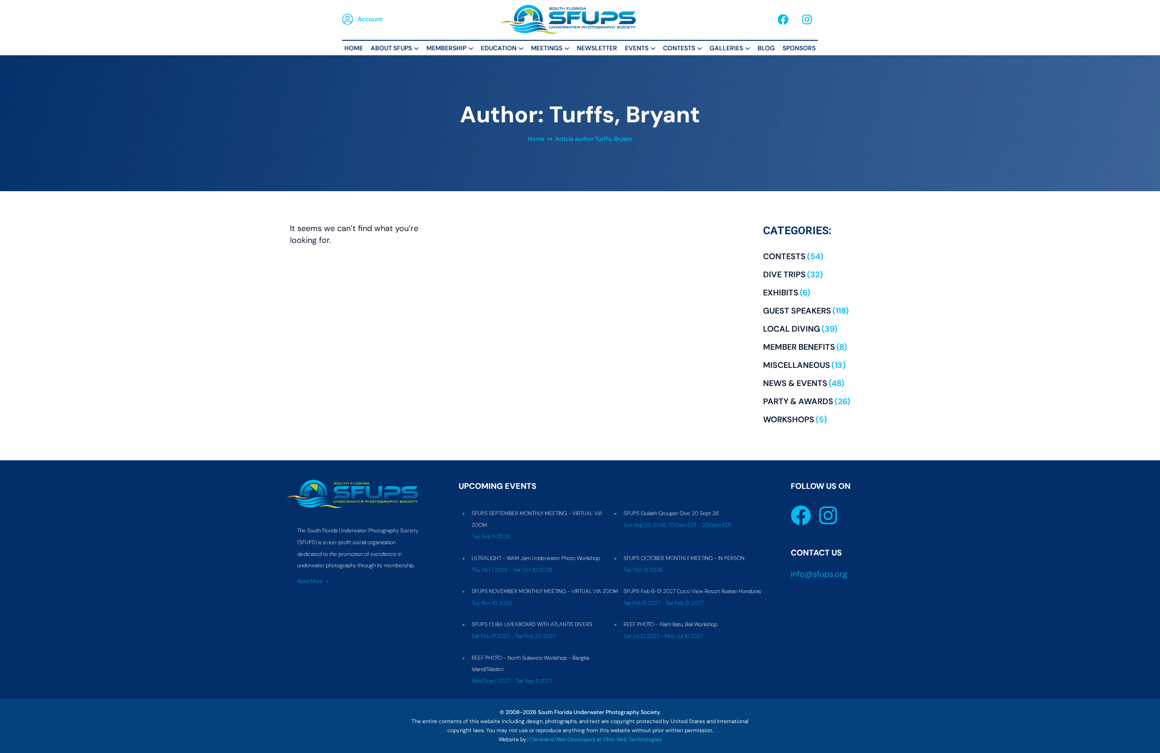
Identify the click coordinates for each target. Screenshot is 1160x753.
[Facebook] (783, 19)
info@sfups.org (819, 574)
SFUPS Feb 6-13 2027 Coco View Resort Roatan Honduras (692, 591)
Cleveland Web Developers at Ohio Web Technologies (595, 739)
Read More (310, 581)
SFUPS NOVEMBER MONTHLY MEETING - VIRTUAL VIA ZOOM (545, 591)
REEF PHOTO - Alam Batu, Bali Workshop (670, 624)
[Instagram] (807, 19)
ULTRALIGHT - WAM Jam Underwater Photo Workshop (536, 558)
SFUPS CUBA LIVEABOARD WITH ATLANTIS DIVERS (532, 624)
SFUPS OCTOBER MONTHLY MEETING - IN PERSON (684, 558)
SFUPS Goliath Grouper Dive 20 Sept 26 (671, 513)
